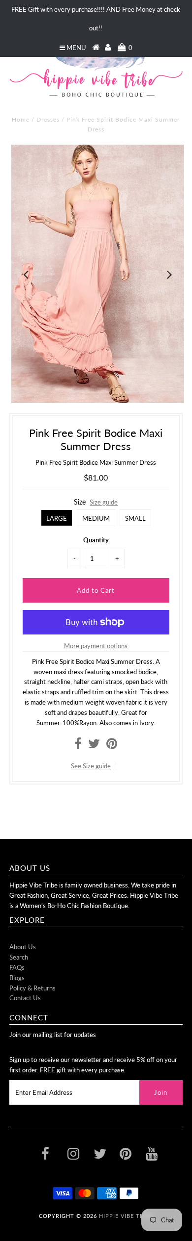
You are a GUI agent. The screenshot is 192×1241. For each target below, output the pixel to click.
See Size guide (91, 766)
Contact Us (25, 998)
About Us (22, 947)
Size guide (104, 502)
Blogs (17, 978)
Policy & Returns (32, 988)
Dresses (48, 119)
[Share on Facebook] (78, 746)
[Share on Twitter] (94, 746)
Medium (96, 518)
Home (21, 119)
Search (18, 957)
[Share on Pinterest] (111, 746)
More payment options (96, 646)
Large (56, 518)
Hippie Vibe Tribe (126, 1216)
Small (135, 518)
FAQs (17, 967)
